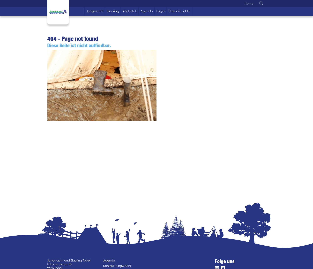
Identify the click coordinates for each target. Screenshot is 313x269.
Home (249, 3)
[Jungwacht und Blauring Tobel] (58, 12)
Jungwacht (94, 11)
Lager (160, 11)
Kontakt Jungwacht (117, 266)
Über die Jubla (179, 11)
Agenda (146, 11)
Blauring (113, 11)
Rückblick (129, 11)
